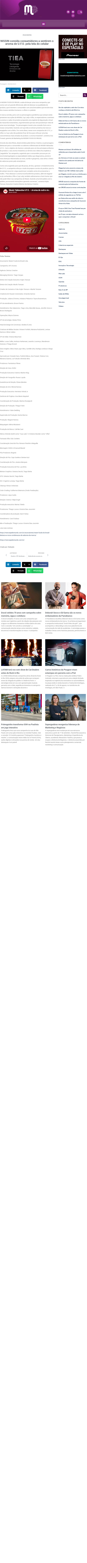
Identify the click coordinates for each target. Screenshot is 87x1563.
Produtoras (63, 286)
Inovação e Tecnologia (66, 265)
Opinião (61, 282)
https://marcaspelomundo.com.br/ (12, 540)
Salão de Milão (64, 294)
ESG (60, 261)
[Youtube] (73, 12)
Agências (62, 229)
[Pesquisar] (81, 12)
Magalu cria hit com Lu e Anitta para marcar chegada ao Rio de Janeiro (72, 175)
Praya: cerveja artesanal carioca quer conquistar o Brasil (71, 215)
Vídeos (61, 306)
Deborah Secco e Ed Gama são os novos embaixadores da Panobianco (72, 122)
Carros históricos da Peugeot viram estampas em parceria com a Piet (71, 135)
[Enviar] (85, 95)
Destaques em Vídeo (66, 253)
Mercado (62, 274)
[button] (43, 24)
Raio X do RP (63, 290)
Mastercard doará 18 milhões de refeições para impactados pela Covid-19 (72, 152)
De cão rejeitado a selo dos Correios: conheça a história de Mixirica (71, 108)
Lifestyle (61, 269)
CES (60, 241)
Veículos (62, 302)
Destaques (62, 249)
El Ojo (61, 257)
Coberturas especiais (66, 245)
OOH (60, 278)
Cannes (61, 237)
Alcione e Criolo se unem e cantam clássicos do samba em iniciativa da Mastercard (72, 160)
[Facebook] (68, 12)
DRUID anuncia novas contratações (73, 187)
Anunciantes (27, 35)
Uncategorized (64, 298)
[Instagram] (73, 15)
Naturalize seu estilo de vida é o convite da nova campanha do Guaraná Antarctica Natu (72, 200)
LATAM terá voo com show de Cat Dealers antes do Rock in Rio (70, 128)
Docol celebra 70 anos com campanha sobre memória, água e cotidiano (72, 115)
